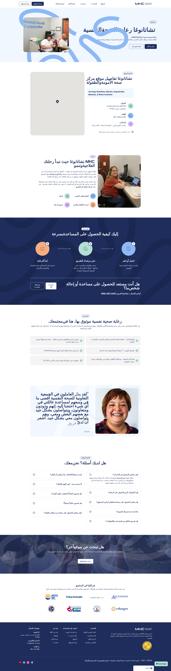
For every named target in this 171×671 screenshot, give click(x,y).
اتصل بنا (55, 643)
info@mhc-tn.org (33, 643)
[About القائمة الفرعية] (80, 3)
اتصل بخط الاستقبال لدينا (121, 478)
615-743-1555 (34, 649)
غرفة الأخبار (71, 4)
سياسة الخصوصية (103, 660)
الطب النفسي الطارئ (89, 632)
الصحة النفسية (91, 636)
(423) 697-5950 (108, 293)
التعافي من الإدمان (90, 643)
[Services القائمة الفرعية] (91, 3)
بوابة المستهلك (25, 4)
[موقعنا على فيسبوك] (32, 662)
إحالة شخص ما (72, 636)
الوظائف (55, 636)
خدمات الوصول (37, 4)
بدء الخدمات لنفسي (71, 632)
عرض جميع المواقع (85, 561)
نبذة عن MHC (54, 632)
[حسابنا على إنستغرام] (28, 662)
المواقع (103, 4)
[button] (57, 102)
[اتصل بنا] (38, 646)
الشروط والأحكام (90, 660)
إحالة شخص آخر (136, 46)
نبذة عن (83, 4)
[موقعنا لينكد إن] (24, 662)
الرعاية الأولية (92, 639)
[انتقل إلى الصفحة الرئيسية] (143, 4)
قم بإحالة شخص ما (37, 286)
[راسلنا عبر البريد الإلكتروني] (38, 640)
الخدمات (94, 4)
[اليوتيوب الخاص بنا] (20, 662)
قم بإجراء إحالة (60, 4)
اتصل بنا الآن (150, 46)
